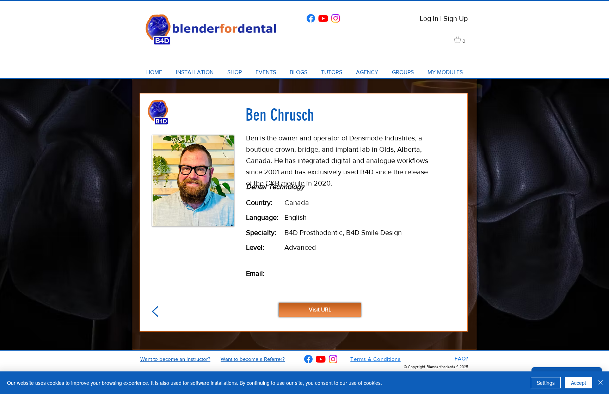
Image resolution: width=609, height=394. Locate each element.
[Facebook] (310, 18)
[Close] (600, 382)
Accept (578, 382)
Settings (546, 382)
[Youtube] (323, 18)
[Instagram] (335, 18)
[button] (461, 39)
